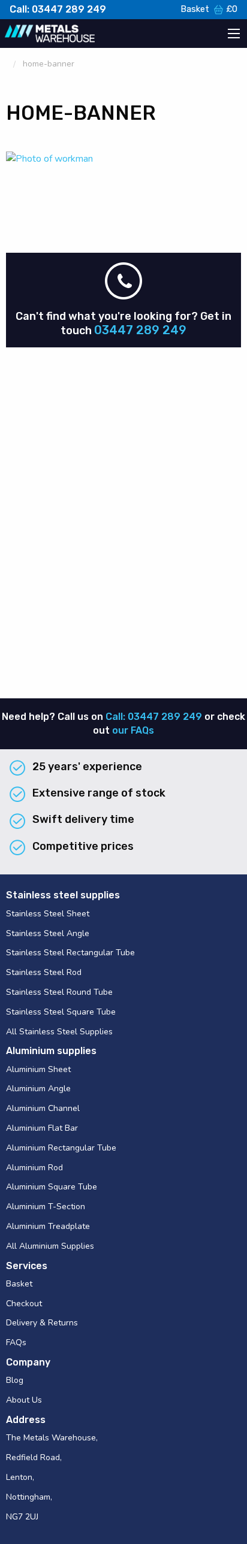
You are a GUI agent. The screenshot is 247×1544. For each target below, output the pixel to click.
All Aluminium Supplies (50, 1246)
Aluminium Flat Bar (42, 1128)
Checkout (24, 1303)
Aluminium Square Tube (51, 1186)
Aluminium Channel (43, 1108)
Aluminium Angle (38, 1088)
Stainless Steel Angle (47, 933)
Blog (14, 1380)
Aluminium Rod (34, 1167)
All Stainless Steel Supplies (59, 1031)
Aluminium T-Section (45, 1206)
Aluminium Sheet (38, 1069)
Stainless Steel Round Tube (59, 992)
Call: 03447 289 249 (58, 9)
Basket (208, 9)
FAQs (16, 1342)
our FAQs (133, 730)
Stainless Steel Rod (44, 972)
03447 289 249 (140, 330)
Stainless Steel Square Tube (61, 1012)
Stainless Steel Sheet (47, 913)
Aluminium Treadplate (48, 1226)
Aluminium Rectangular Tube (61, 1148)
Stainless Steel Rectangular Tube (70, 952)
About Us (24, 1400)
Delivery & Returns (42, 1322)
